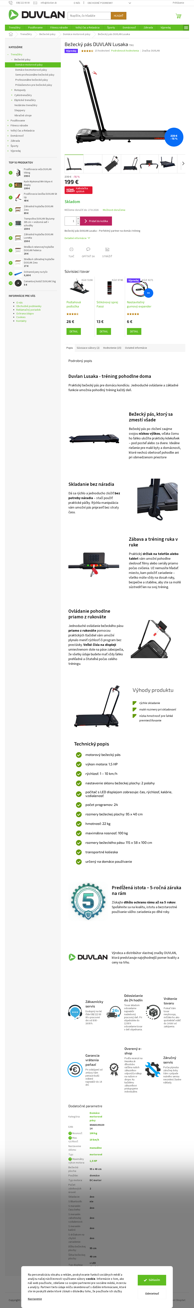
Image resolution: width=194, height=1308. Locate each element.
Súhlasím (154, 1280)
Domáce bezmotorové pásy (31, 70)
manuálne (96, 1148)
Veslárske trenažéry (25, 105)
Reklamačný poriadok (28, 310)
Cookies (21, 317)
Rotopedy (20, 90)
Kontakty (21, 321)
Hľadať (118, 15)
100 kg (93, 1133)
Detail (74, 331)
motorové (96, 1154)
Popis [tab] (69, 348)
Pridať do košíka (98, 221)
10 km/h (94, 1140)
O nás (77, 3)
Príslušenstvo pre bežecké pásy (33, 85)
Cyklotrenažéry (23, 95)
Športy (14, 146)
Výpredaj (16, 151)
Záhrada (15, 141)
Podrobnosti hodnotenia (125, 51)
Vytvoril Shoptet (176, 1300)
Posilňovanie (18, 121)
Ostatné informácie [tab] (136, 348)
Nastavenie (35, 1299)
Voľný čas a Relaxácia (22, 131)
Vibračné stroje (23, 115)
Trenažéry (16, 54)
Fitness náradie (19, 125)
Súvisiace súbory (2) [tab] (88, 348)
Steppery (19, 110)
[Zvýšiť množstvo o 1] (78, 219)
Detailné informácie (76, 238)
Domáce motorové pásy (29, 65)
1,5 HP (93, 1161)
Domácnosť (17, 136)
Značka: (151, 51)
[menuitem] (14, 28)
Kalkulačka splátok (82, 190)
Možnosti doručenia (114, 210)
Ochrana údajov (25, 314)
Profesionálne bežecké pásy (31, 80)
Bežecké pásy (22, 60)
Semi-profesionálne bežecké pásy (34, 75)
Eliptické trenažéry (25, 100)
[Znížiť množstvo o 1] (78, 223)
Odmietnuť (152, 1294)
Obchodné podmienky (100, 3)
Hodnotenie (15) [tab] (112, 348)
